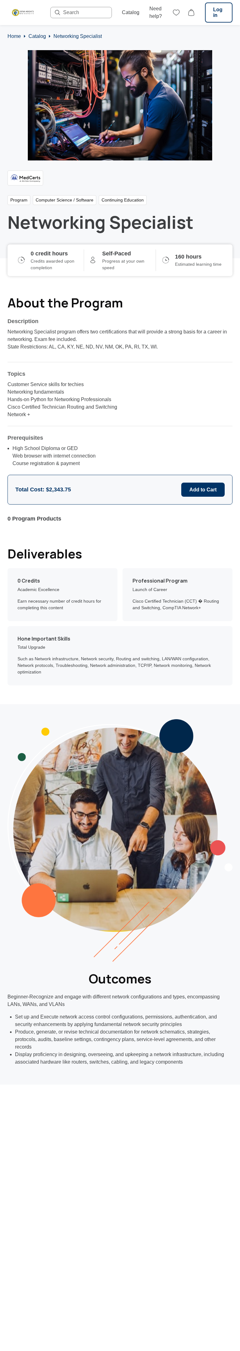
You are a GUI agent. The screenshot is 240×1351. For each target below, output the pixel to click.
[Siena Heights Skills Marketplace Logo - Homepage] (23, 12)
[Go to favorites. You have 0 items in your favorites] (176, 12)
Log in (217, 12)
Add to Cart (203, 489)
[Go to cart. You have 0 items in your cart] (191, 12)
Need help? (155, 12)
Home (14, 36)
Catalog (130, 12)
